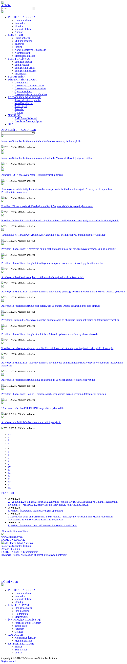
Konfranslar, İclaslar (25, 637)
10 (9, 466)
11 (9, 469)
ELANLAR (7, 493)
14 (9, 478)
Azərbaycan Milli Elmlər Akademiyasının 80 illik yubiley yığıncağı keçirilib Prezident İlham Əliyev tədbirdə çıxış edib (63, 291)
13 (9, 475)
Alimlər (18, 32)
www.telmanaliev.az (11, 536)
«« (9, 434)
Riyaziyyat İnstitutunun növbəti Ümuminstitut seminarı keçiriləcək (42, 525)
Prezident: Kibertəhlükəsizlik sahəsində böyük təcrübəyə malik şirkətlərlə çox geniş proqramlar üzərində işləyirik (60, 220)
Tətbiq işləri (21, 106)
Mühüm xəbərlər (23, 40)
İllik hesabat (21, 73)
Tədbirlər (19, 43)
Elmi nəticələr (22, 64)
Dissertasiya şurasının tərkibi (29, 85)
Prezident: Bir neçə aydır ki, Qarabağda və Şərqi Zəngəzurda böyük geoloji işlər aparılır (47, 206)
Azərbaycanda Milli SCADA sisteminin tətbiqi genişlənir (31, 422)
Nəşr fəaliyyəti (22, 52)
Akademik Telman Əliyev (14, 531)
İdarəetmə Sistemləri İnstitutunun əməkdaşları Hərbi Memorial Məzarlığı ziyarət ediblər (46, 158)
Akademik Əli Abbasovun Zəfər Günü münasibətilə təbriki (32, 174)
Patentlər (19, 109)
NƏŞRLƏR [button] (14, 115)
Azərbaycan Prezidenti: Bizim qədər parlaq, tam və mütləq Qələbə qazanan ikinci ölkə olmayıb (50, 305)
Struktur (19, 26)
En (5, 5)
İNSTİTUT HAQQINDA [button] (21, 17)
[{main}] (2, 12)
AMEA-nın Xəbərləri (26, 118)
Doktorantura (21, 82)
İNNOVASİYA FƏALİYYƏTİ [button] (24, 97)
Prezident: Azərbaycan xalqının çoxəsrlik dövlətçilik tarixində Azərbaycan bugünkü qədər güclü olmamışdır (57, 348)
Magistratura (21, 616)
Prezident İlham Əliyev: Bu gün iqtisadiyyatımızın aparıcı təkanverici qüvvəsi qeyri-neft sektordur (52, 263)
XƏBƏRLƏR (28, 129)
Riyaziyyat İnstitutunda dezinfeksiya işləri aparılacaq (35, 510)
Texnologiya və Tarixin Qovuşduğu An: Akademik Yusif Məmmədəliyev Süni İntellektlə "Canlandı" (53, 234)
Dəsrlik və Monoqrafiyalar (28, 121)
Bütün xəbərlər (22, 38)
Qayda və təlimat (23, 91)
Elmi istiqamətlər (23, 61)
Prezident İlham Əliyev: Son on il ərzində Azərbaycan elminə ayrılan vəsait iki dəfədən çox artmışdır (53, 394)
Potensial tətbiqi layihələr (28, 100)
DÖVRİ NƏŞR (9, 581)
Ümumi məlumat (23, 20)
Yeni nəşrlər (21, 649)
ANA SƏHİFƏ (9, 129)
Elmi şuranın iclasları (25, 70)
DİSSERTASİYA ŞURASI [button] (22, 79)
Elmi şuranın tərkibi (25, 67)
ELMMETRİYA (16, 76)
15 (9, 481)
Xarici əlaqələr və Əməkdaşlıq (30, 49)
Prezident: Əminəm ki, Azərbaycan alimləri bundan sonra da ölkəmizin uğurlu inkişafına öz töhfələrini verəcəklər (60, 320)
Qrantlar (19, 112)
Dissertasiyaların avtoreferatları (31, 94)
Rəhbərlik (20, 23)
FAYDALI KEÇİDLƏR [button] (21, 643)
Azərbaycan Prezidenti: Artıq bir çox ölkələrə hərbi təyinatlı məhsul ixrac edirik (42, 277)
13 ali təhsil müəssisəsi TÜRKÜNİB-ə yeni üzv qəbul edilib (32, 408)
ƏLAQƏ (13, 124)
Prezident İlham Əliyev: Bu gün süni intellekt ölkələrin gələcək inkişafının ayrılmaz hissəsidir (49, 334)
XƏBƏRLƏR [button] (15, 35)
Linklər (18, 652)
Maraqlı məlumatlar (25, 55)
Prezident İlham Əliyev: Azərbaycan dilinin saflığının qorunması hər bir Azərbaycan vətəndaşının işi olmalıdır (58, 248)
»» (9, 487)
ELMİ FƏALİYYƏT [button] (19, 58)
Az (2, 5)
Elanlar (18, 46)
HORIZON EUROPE (13, 539)
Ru (9, 5)
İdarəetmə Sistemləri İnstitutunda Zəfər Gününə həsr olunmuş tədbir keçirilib (41, 141)
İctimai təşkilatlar (23, 29)
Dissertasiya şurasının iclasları (30, 88)
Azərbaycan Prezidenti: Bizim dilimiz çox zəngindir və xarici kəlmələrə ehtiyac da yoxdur (48, 379)
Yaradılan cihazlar (24, 103)
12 (9, 472)
